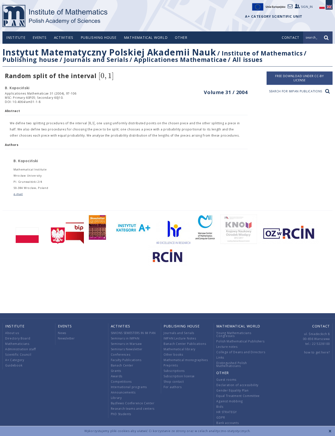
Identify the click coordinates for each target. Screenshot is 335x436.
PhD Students (121, 414)
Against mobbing (229, 401)
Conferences (120, 354)
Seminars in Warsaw (126, 344)
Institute (15, 37)
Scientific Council (18, 354)
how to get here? (317, 352)
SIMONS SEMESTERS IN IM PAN (133, 333)
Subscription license (179, 376)
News (62, 333)
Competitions (121, 382)
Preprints (171, 365)
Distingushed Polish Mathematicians (231, 364)
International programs (129, 387)
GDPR (220, 417)
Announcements (123, 392)
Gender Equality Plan (232, 390)
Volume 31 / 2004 (225, 92)
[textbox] (106, 76)
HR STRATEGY (226, 412)
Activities (63, 37)
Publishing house (98, 37)
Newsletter (66, 338)
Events (39, 37)
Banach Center (122, 365)
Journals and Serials (96, 59)
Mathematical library (179, 349)
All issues (247, 59)
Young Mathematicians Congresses (233, 334)
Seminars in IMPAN (125, 338)
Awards (116, 376)
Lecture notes (226, 347)
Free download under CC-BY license (299, 78)
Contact (321, 326)
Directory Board (17, 338)
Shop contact (174, 382)
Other (181, 37)
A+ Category (14, 360)
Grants (116, 371)
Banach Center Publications (185, 344)
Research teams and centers (133, 409)
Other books (173, 354)
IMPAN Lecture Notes (180, 338)
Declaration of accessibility (237, 385)
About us (12, 333)
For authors (173, 387)
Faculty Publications (126, 360)
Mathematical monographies (186, 360)
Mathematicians (17, 344)
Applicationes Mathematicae (180, 59)
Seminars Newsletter (126, 349)
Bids (219, 407)
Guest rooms (226, 380)
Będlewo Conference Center (133, 403)
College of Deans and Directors (240, 352)
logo (55, 16)
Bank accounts (227, 423)
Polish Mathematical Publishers (240, 341)
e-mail (18, 194)
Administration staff (20, 349)
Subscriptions (174, 371)
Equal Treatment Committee (238, 396)
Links (220, 357)
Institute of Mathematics (262, 53)
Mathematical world (146, 37)
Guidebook (13, 365)
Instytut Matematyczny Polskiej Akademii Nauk (109, 52)
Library (116, 398)
